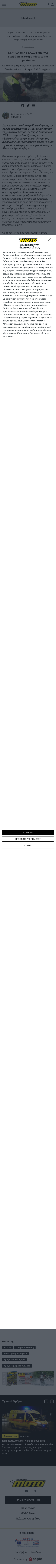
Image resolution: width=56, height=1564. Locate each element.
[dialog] (28, 782)
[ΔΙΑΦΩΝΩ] (50, 240)
